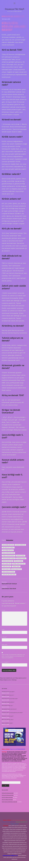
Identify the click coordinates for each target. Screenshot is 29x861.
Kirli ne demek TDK (7, 563)
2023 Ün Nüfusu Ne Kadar (7, 797)
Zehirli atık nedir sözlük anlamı (9, 574)
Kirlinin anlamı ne (6, 569)
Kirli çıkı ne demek (18, 561)
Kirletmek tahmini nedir (7, 561)
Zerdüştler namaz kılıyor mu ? (8, 695)
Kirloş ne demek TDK (16, 569)
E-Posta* (4, 637)
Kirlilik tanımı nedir (6, 566)
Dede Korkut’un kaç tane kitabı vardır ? (10, 698)
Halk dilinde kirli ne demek (8, 547)
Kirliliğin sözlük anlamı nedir (19, 563)
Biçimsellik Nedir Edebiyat (9, 583)
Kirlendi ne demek (20, 555)
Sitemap (14, 680)
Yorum (3, 610)
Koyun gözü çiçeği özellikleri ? (8, 702)
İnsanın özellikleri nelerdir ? (7, 723)
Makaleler (9, 540)
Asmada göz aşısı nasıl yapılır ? (8, 691)
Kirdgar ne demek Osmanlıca (9, 555)
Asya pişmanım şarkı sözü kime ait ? (9, 709)
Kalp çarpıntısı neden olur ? (7, 705)
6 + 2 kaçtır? (5, 662)
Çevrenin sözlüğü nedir (20, 544)
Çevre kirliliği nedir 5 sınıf (8, 544)
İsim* (3, 629)
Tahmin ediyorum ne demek (8, 571)
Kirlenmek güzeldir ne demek (9, 558)
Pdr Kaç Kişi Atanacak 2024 (7, 793)
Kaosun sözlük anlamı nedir (8, 552)
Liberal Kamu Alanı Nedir (9, 588)
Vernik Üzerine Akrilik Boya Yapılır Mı (9, 801)
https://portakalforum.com (7, 678)
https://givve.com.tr (20, 678)
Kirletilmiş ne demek (21, 558)
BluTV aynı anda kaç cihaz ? (8, 719)
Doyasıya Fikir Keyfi (14, 9)
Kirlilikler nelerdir (16, 566)
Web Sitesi (4, 644)
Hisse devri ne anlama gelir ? (8, 716)
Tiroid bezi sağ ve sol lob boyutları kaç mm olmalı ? (12, 712)
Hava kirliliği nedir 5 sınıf (8, 550)
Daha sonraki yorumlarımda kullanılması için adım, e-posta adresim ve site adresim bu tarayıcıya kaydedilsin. (13, 656)
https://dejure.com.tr (6, 680)
